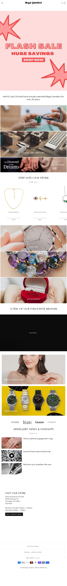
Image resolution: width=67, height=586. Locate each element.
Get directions (14, 514)
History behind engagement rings (38, 438)
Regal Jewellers (33, 552)
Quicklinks (33, 546)
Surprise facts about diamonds (37, 451)
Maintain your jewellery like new (37, 464)
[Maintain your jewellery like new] (11, 468)
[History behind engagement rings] (11, 443)
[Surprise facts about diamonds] (11, 456)
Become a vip (33, 558)
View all (33, 182)
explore (9, 349)
